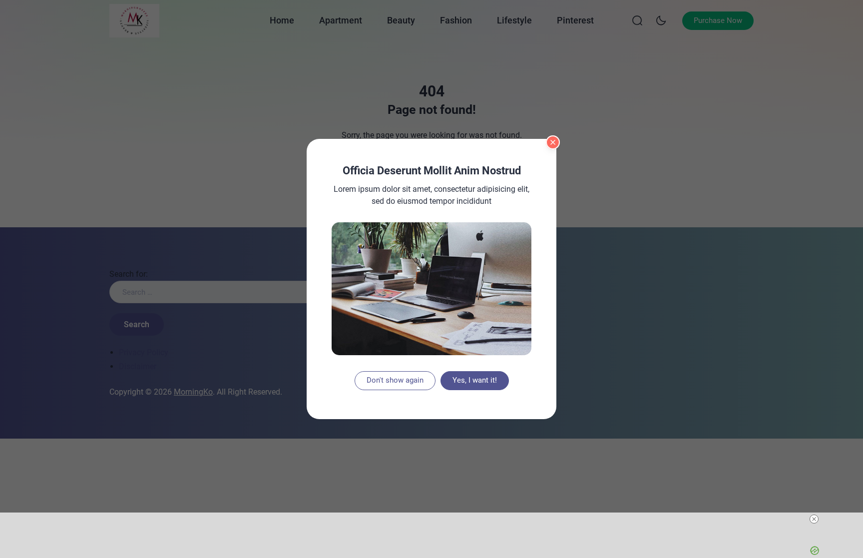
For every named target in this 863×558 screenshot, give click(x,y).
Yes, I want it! (474, 380)
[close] (814, 519)
